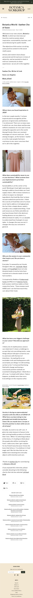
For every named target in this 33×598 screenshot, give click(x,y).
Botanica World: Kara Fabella (16, 495)
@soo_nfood (7, 78)
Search (16, 583)
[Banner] (16, 9)
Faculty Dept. (21, 385)
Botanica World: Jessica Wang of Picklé (16, 533)
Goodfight (13, 269)
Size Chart (16, 588)
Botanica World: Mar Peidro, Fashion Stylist (16, 524)
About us (16, 584)
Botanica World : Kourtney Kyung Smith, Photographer (16, 519)
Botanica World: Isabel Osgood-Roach (16, 499)
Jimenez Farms (22, 282)
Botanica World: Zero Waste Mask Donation (16, 538)
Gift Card (16, 586)
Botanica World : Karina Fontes (16, 504)
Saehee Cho (14, 462)
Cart (29, 9)
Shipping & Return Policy (16, 594)
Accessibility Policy (16, 590)
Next (29, 17)
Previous (4, 17)
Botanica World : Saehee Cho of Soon (16, 515)
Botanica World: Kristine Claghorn (16, 529)
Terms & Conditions (17, 596)
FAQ (16, 592)
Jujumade (19, 266)
